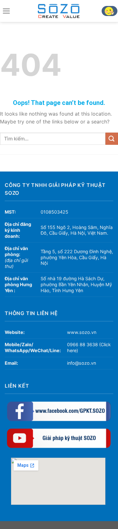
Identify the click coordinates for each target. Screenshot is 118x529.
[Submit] (111, 139)
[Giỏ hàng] (109, 11)
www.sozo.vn (81, 332)
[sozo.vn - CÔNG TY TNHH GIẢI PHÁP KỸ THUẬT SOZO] (59, 11)
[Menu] (6, 11)
